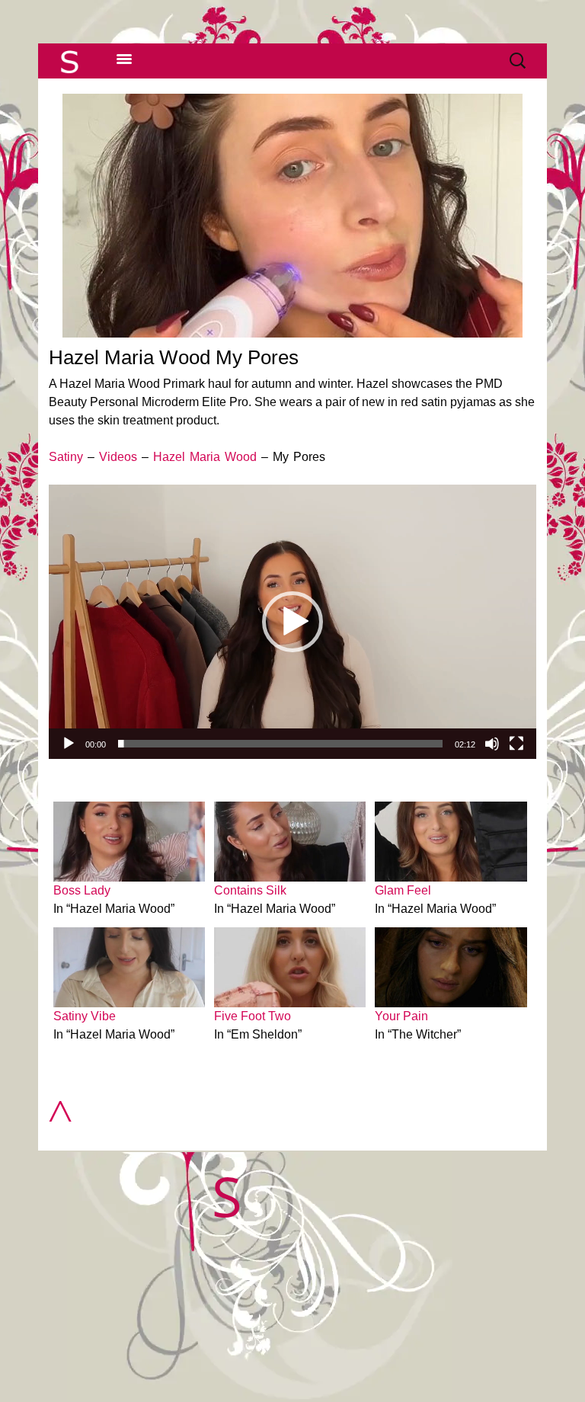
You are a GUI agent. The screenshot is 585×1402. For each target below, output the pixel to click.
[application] (292, 622)
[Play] (68, 743)
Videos (118, 456)
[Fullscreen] (516, 743)
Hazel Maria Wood (205, 456)
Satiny (66, 456)
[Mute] (492, 743)
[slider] (280, 743)
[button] (292, 621)
